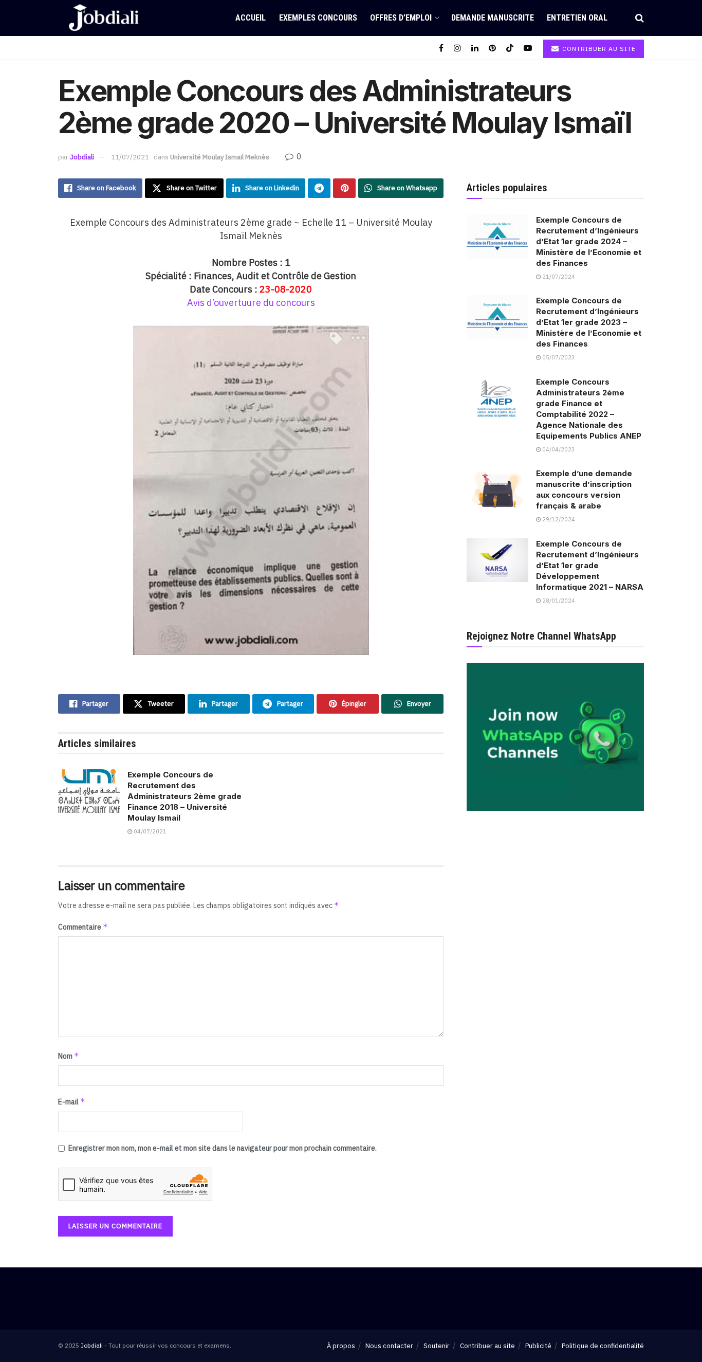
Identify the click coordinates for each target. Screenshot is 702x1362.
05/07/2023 (558, 357)
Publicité (538, 1345)
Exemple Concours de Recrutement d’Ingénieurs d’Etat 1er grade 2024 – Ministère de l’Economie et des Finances (588, 241)
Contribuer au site (598, 48)
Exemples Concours (318, 18)
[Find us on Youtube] (528, 48)
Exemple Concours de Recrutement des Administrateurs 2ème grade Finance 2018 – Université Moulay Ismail (184, 796)
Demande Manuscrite (492, 18)
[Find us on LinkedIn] (474, 48)
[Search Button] (639, 18)
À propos (341, 1345)
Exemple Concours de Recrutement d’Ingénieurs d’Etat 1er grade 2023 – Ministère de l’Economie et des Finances (588, 322)
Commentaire (83, 927)
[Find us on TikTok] (509, 48)
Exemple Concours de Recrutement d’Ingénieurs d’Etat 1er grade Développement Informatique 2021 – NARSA (589, 565)
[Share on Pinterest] (344, 188)
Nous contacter (389, 1345)
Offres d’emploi (401, 18)
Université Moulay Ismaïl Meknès (219, 157)
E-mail (71, 1101)
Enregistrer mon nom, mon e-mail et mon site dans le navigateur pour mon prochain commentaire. (222, 1148)
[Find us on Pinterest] (492, 48)
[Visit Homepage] (103, 18)
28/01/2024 (558, 600)
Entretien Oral (577, 18)
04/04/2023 (558, 449)
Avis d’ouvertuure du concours (251, 302)
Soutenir (436, 1345)
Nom (68, 1056)
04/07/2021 (149, 831)
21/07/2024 (558, 276)
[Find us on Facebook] (441, 48)
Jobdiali (82, 157)
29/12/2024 (558, 519)
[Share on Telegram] (319, 188)
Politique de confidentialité (603, 1345)
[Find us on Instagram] (457, 48)
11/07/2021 (130, 157)
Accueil (250, 18)
